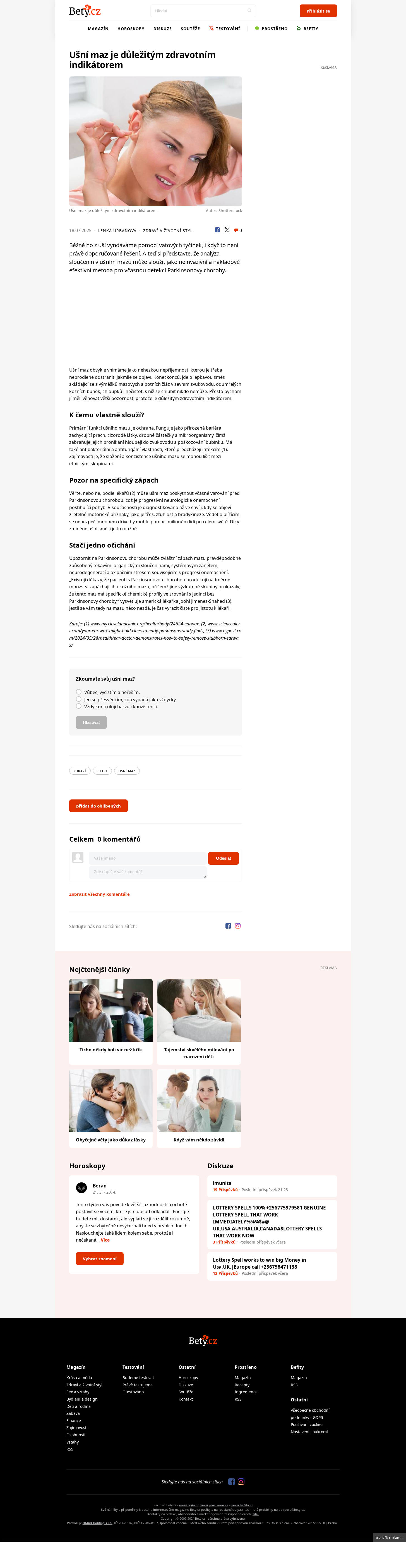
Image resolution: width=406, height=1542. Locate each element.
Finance (73, 1420)
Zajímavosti (77, 1427)
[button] (249, 10)
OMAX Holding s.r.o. (97, 1523)
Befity (310, 28)
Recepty (242, 1384)
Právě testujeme (137, 1384)
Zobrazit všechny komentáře (99, 894)
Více (105, 1240)
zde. (256, 1514)
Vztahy (72, 1442)
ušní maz (127, 771)
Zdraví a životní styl (168, 230)
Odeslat (223, 858)
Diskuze (162, 28)
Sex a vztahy (77, 1391)
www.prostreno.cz (214, 1505)
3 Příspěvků (224, 1242)
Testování (227, 28)
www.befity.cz (242, 1505)
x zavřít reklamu (389, 1537)
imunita (222, 1183)
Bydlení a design (82, 1399)
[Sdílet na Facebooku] (217, 230)
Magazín (98, 28)
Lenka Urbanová (117, 230)
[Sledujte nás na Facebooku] (229, 926)
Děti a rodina (78, 1406)
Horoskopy (131, 28)
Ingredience (246, 1391)
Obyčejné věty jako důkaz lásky (111, 1140)
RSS (69, 1449)
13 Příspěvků (225, 1273)
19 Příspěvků (225, 1189)
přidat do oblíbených (98, 806)
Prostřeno (274, 28)
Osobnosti (75, 1434)
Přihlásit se (318, 11)
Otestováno (133, 1391)
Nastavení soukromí (309, 1431)
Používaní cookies (307, 1424)
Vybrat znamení (100, 1258)
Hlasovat (91, 722)
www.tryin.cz (189, 1505)
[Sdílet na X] (226, 230)
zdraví (80, 771)
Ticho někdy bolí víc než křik (111, 1050)
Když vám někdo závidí (199, 1140)
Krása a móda (79, 1377)
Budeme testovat (138, 1377)
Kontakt (186, 1399)
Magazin (299, 1377)
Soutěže (190, 28)
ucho (102, 771)
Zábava (73, 1413)
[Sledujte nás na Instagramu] (238, 926)
